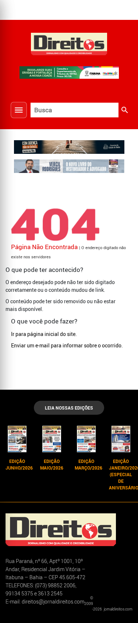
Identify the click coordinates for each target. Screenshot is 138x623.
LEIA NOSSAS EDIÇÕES (69, 408)
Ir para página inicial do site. (44, 333)
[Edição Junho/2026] (17, 439)
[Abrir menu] (19, 110)
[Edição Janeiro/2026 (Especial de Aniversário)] (120, 439)
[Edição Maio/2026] (52, 439)
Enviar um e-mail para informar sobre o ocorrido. (67, 345)
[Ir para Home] (69, 43)
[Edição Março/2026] (86, 439)
